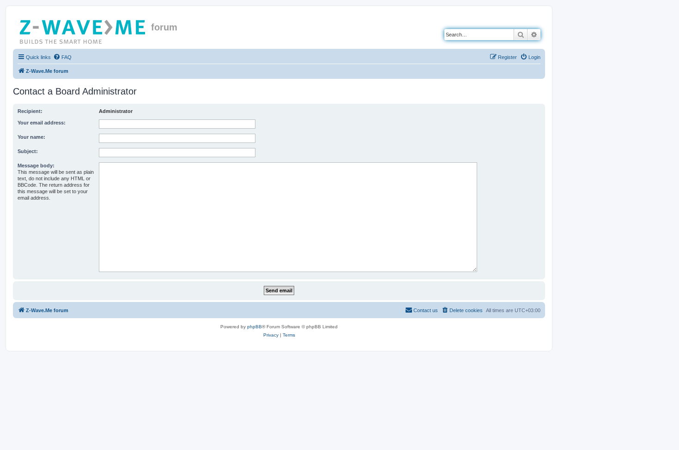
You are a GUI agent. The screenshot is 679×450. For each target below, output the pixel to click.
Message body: (36, 165)
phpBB (254, 326)
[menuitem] (62, 57)
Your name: (31, 137)
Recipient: (30, 111)
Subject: (28, 151)
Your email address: (42, 122)
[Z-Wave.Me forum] (83, 30)
